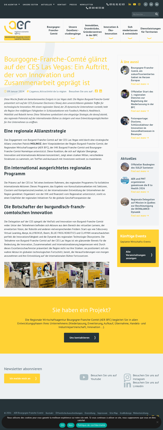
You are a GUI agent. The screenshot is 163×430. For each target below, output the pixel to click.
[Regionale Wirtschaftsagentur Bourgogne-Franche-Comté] (17, 30)
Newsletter (86, 4)
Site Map (114, 413)
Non (71, 425)
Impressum (102, 413)
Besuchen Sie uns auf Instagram (146, 377)
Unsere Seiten (30, 4)
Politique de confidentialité (91, 425)
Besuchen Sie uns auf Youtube (104, 377)
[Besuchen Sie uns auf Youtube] (134, 4)
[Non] (157, 422)
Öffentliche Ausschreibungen (69, 413)
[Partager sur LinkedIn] (100, 91)
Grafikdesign (125, 413)
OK (62, 425)
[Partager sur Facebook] (96, 91)
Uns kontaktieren (79, 337)
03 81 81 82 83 (117, 4)
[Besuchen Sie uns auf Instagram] (139, 4)
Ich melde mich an (20, 378)
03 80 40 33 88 (96, 8)
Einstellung (90, 413)
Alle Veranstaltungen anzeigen (135, 255)
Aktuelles (46, 4)
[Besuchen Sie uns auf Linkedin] (130, 4)
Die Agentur (10, 4)
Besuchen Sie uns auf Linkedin (146, 384)
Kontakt (62, 4)
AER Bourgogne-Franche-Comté (28, 413)
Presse (73, 4)
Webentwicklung (140, 413)
